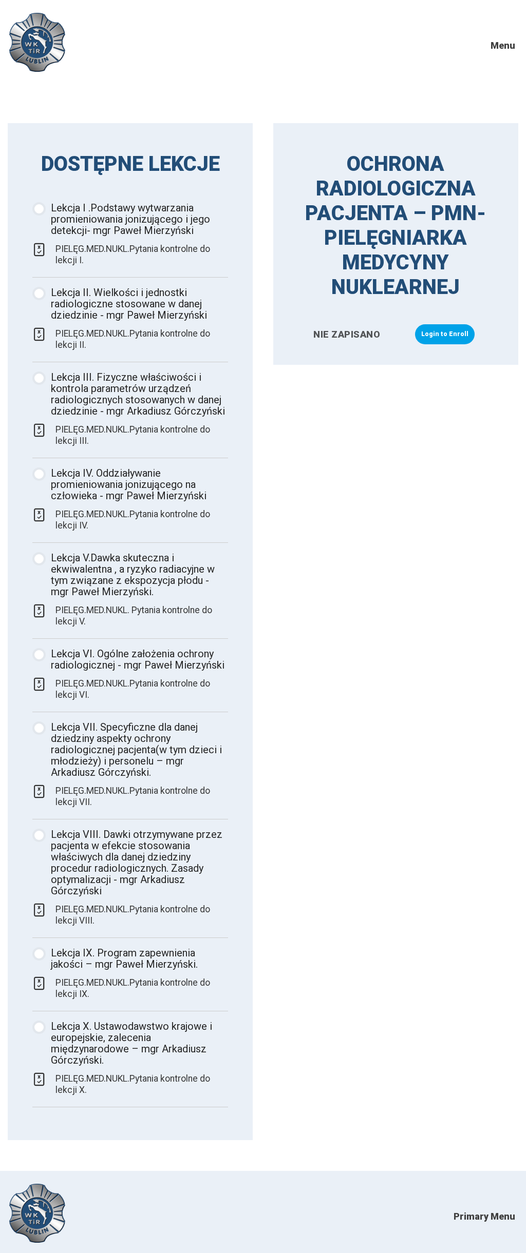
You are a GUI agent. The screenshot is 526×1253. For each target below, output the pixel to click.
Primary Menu (484, 1216)
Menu (503, 45)
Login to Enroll (444, 334)
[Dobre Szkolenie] (37, 69)
